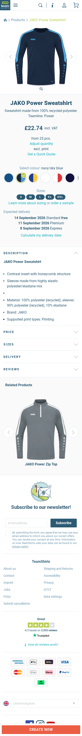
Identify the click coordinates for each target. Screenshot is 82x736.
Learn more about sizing (27, 203)
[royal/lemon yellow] (33, 178)
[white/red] (57, 178)
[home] (5, 20)
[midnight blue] (70, 178)
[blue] (8, 178)
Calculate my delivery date (41, 235)
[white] (45, 178)
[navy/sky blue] (21, 178)
